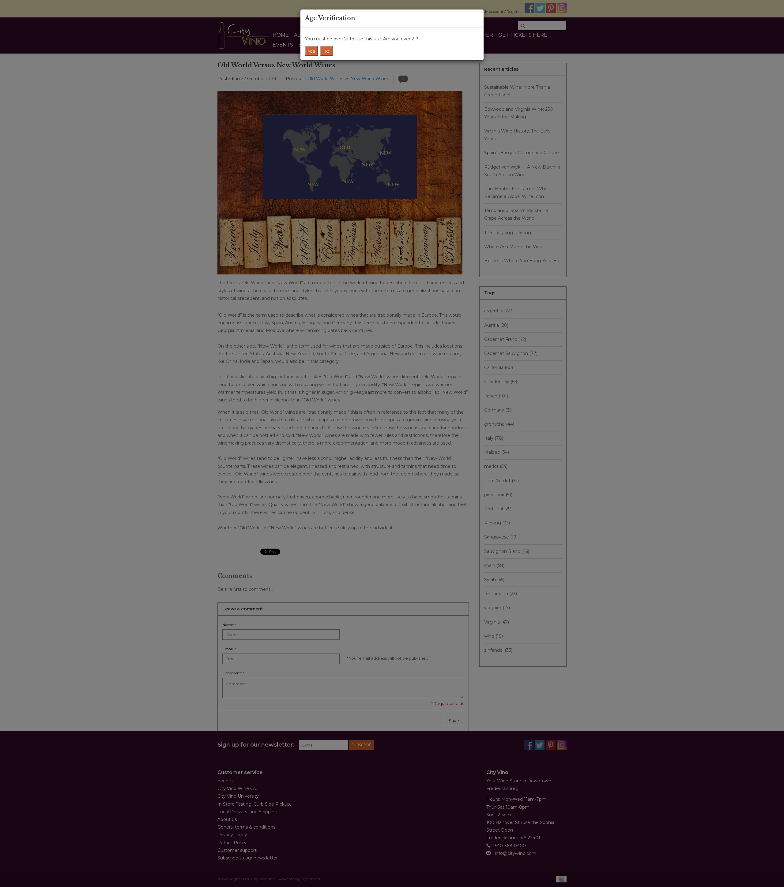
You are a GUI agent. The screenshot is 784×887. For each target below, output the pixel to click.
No (326, 51)
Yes (311, 51)
